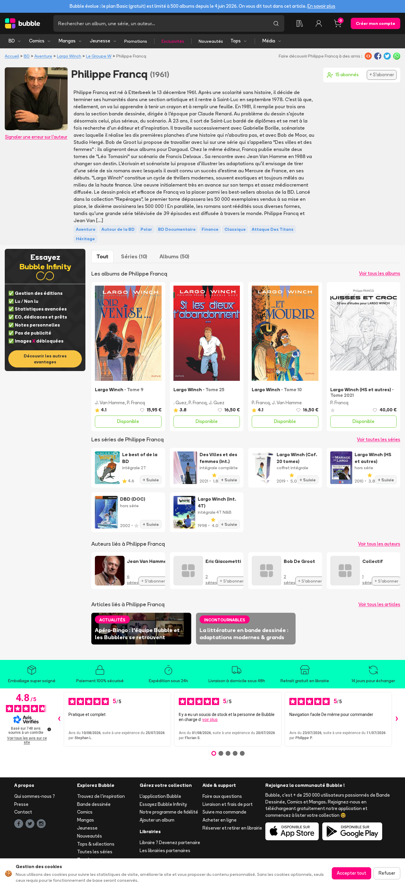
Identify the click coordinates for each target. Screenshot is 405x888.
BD (12, 41)
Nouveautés (211, 41)
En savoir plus (321, 6)
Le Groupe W (98, 56)
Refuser (387, 873)
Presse (21, 804)
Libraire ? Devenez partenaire (170, 842)
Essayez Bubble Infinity (163, 804)
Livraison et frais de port (228, 804)
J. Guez (216, 402)
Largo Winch (69, 56)
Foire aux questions (222, 796)
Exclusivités (173, 41)
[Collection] (300, 23)
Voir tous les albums (379, 273)
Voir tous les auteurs (379, 544)
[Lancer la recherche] (276, 23)
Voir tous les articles (379, 604)
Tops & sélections (95, 844)
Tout (102, 256)
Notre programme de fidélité (169, 812)
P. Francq (136, 402)
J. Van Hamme (110, 402)
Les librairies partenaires (165, 850)
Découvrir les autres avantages (45, 359)
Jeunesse (100, 41)
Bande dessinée (94, 804)
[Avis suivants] (397, 719)
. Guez (179, 402)
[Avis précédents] (59, 719)
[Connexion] (319, 23)
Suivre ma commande (224, 812)
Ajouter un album (157, 820)
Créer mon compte (375, 23)
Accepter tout (351, 873)
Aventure (43, 56)
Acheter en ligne (220, 820)
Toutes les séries (94, 851)
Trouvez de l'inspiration (101, 796)
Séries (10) (134, 256)
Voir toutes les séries (378, 439)
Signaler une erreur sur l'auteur (36, 137)
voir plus (210, 719)
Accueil (12, 56)
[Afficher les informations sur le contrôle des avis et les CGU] (49, 729)
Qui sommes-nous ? (34, 796)
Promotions (135, 41)
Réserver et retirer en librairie (232, 828)
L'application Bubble (160, 796)
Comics (36, 41)
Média (268, 41)
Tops (235, 41)
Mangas (67, 41)
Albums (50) (174, 256)
